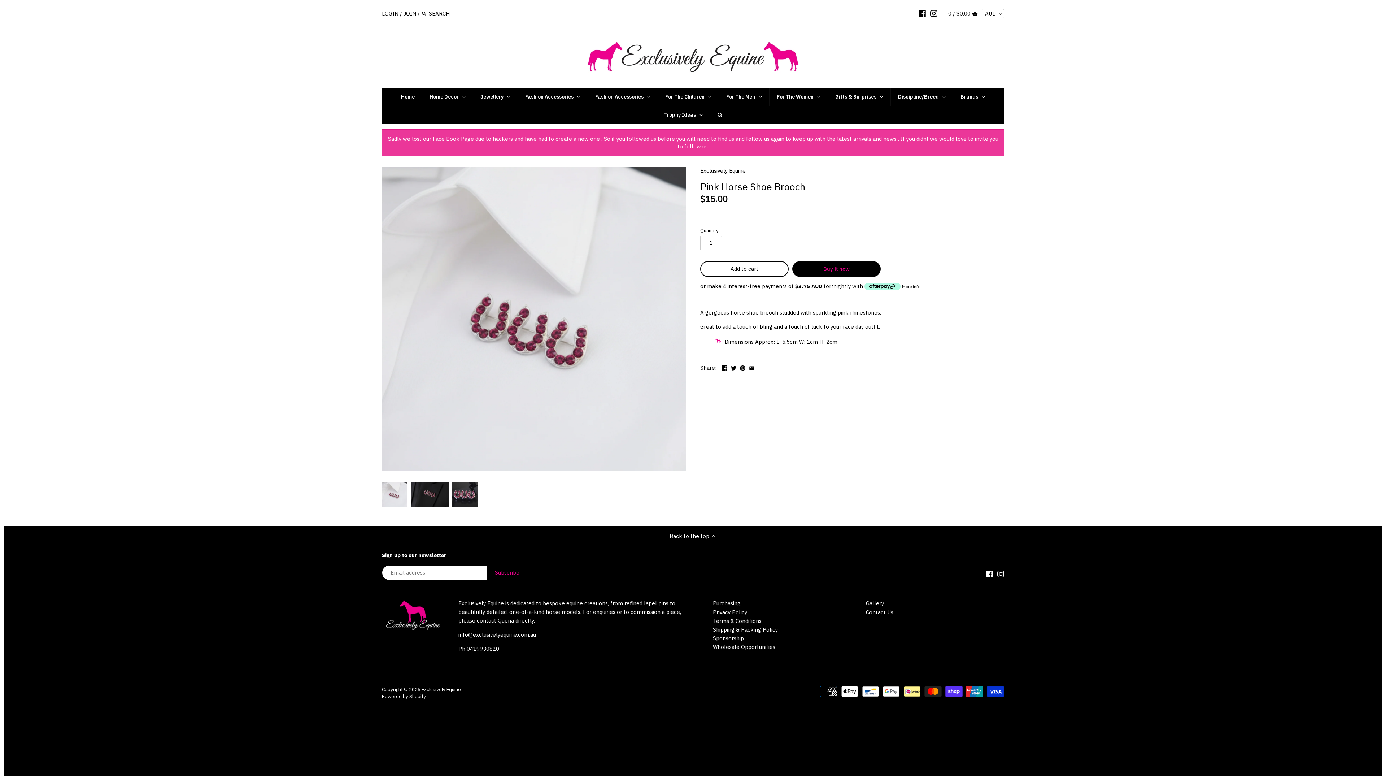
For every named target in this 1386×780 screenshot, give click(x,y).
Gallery (875, 603)
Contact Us (879, 612)
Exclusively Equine (723, 170)
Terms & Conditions (737, 621)
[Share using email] (751, 367)
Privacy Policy (730, 612)
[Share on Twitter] (733, 367)
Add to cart (744, 268)
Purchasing (727, 603)
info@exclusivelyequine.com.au (497, 634)
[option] (394, 494)
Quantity (709, 230)
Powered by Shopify (404, 696)
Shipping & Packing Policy (745, 629)
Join (410, 13)
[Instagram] (933, 13)
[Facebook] (922, 13)
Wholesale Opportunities (744, 647)
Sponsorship (728, 638)
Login (390, 13)
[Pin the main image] (742, 367)
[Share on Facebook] (724, 367)
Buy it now (836, 268)
